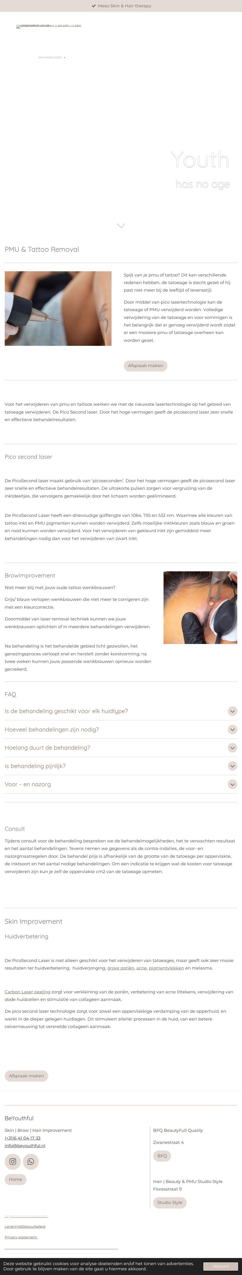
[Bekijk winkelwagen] (20, 66)
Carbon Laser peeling (27, 992)
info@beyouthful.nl (25, 1145)
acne (141, 968)
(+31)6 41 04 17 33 (22, 1138)
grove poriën (120, 968)
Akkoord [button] (221, 1266)
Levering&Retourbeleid (25, 1226)
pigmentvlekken (166, 968)
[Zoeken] (202, 57)
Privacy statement (21, 1237)
